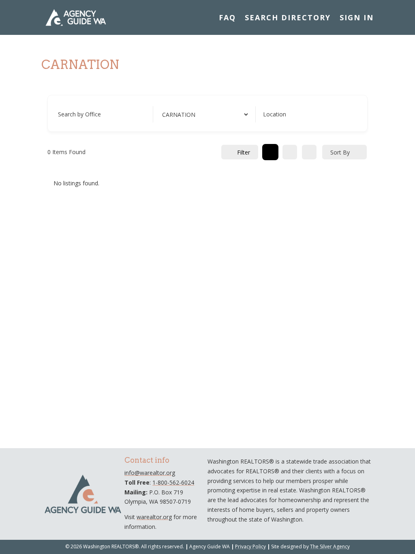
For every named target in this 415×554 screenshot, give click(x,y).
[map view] (309, 152)
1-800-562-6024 (173, 482)
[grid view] (270, 152)
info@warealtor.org (149, 473)
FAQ (227, 17)
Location (274, 114)
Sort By (340, 152)
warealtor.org (154, 517)
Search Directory (288, 17)
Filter (243, 152)
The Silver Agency (330, 546)
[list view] (290, 152)
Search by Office (79, 114)
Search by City (178, 114)
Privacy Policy (250, 546)
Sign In (357, 17)
